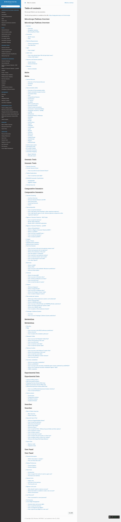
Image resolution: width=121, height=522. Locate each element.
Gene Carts (4, 138)
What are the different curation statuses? (38, 355)
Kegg (3, 96)
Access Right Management (7, 148)
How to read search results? (35, 434)
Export (29, 204)
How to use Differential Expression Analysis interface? (41, 389)
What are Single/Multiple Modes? (36, 420)
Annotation (4, 14)
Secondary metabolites (6, 102)
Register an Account (6, 142)
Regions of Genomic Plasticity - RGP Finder (9, 66)
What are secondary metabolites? (36, 362)
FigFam (30, 118)
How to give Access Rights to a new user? (38, 509)
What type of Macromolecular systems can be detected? (42, 298)
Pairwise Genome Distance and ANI (36, 199)
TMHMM (30, 125)
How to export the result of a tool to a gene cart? (40, 474)
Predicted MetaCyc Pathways (35, 115)
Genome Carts (5, 140)
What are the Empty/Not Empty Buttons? (38, 439)
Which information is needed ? (35, 458)
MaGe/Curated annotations (35, 107)
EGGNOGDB (31, 180)
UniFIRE (30, 112)
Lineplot (3, 70)
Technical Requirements (7, 16)
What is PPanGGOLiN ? (34, 228)
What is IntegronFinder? (34, 288)
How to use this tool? (33, 342)
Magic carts (31, 480)
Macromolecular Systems (7, 87)
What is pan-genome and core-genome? (38, 250)
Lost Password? (5, 144)
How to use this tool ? (33, 280)
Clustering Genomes (33, 203)
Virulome (3, 83)
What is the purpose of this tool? (36, 340)
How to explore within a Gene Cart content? (39, 437)
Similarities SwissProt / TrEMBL (36, 110)
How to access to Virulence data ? (36, 277)
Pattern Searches (32, 415)
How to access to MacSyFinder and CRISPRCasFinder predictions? (44, 303)
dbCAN (30, 130)
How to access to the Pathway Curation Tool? (39, 350)
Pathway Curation (5, 100)
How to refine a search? (34, 432)
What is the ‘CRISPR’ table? (34, 307)
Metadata (4, 24)
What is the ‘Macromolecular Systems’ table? (39, 305)
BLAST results (31, 36)
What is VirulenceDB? (33, 275)
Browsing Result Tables (33, 31)
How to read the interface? (34, 209)
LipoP (29, 129)
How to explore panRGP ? (34, 236)
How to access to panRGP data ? (36, 233)
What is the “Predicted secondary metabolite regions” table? (43, 367)
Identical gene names (6, 34)
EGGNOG (30, 117)
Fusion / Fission (5, 72)
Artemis (30, 85)
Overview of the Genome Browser (36, 82)
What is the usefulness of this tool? (36, 251)
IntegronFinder (31, 137)
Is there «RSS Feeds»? (33, 57)
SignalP (30, 124)
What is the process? (33, 492)
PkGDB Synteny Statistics (7, 74)
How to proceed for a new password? (37, 497)
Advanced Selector (32, 63)
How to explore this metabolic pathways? (38, 333)
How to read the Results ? (34, 390)
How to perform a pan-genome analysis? (38, 255)
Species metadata (32, 68)
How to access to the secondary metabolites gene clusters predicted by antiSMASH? (49, 365)
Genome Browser (5, 30)
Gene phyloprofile (5, 63)
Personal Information (6, 133)
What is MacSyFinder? (33, 300)
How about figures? (33, 260)
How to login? (31, 50)
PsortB (29, 120)
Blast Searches (31, 413)
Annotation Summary (6, 40)
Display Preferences (6, 135)
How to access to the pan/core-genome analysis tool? (41, 248)
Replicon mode (31, 444)
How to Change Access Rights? (35, 507)
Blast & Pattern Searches (7, 124)
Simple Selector (32, 62)
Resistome (4, 80)
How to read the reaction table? (36, 345)
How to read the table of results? (36, 282)
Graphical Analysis (32, 400)
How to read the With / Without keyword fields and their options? (44, 429)
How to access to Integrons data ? (36, 290)
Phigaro (30, 140)
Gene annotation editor (7, 32)
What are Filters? (32, 427)
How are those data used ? (34, 460)
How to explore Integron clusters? (36, 293)
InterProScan (31, 122)
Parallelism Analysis (33, 399)
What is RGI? (31, 267)
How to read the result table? (35, 175)
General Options (32, 465)
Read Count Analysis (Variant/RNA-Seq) (10, 114)
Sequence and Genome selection (9, 22)
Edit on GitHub (69, 2)
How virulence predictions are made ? (37, 278)
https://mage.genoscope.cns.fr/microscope (59, 15)
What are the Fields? (33, 425)
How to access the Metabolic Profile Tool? (38, 338)
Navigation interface (33, 30)
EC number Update (6, 38)
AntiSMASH (31, 127)
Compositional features (33, 97)
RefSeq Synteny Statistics (7, 76)
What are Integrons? (33, 287)
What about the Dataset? (34, 423)
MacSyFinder (31, 139)
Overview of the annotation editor (36, 90)
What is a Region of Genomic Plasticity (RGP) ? (39, 230)
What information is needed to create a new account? (41, 490)
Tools (29, 38)
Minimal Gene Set (5, 55)
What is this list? (32, 332)
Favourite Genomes (33, 105)
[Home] (25, 2)
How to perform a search (34, 430)
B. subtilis (30, 102)
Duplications (31, 98)
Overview (30, 28)
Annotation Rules (32, 93)
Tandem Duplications (6, 51)
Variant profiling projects (7, 107)
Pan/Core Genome (6, 78)
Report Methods (32, 154)
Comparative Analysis (33, 397)
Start (29, 95)
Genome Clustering (6, 61)
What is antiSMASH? (33, 364)
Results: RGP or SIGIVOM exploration (37, 223)
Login (3, 18)
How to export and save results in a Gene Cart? (39, 435)
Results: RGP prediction (34, 221)
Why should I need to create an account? (38, 489)
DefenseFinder (31, 142)
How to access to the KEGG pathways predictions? (40, 330)
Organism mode (32, 445)
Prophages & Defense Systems (8, 89)
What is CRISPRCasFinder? (34, 302)
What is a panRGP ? (33, 231)
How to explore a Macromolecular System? (38, 308)
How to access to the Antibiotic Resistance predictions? (41, 268)
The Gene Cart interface (34, 475)
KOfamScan (31, 113)
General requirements (33, 43)
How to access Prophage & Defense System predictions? (42, 315)
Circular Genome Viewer (7, 49)
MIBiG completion (32, 369)
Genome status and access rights (36, 504)
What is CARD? (32, 265)
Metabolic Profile (5, 98)
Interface (3, 12)
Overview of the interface (34, 482)
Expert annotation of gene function (36, 92)
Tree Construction (32, 201)
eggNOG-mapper (32, 182)
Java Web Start (32, 45)
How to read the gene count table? (36, 258)
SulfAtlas (30, 132)
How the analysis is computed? (35, 253)
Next (70, 512)
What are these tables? (33, 270)
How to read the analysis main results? (37, 256)
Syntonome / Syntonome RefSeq (36, 108)
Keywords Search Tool (6, 126)
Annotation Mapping (6, 42)
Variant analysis (5, 119)
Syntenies (30, 83)
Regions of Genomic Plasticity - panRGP (10, 68)
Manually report (32, 155)
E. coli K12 (30, 100)
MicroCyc (4, 94)
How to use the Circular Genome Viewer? (38, 170)
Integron (3, 85)
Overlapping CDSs (5, 36)
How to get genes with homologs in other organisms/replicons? (43, 211)
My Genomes (4, 146)
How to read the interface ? (35, 235)
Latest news (4, 20)
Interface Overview (32, 198)
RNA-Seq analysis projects (7, 109)
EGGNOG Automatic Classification (9, 53)
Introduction (31, 395)
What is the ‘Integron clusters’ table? (37, 292)
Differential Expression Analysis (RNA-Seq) (10, 117)
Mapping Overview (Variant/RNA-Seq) (10, 111)
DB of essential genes (33, 103)
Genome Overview (6, 47)
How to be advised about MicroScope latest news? (40, 55)
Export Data (4, 128)
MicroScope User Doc (11, 1)
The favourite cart (32, 484)
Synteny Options (32, 467)
